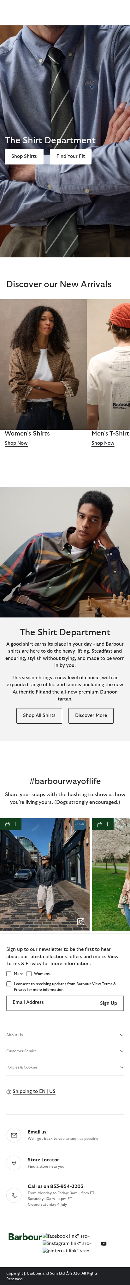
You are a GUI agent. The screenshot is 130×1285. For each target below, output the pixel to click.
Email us (37, 1132)
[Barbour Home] (25, 1244)
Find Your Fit (70, 156)
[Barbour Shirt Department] (65, 552)
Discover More (91, 715)
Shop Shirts (24, 156)
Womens (42, 974)
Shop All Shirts (39, 715)
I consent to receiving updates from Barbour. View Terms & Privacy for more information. (65, 986)
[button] (45, 874)
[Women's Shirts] (43, 364)
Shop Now (16, 443)
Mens (18, 974)
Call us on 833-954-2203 (55, 1186)
